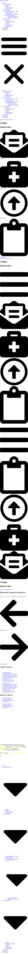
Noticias (7, 5)
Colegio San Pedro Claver (8, 681)
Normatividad (6, 701)
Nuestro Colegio (6, 10)
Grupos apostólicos (7, 699)
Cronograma (5, 27)
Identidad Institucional (10, 15)
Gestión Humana (9, 25)
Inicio (4, 2)
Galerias (7, 6)
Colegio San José (6, 678)
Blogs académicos (9, 7)
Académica (7, 22)
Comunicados (8, 9)
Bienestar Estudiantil (9, 21)
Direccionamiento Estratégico (11, 14)
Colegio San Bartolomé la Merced (10, 676)
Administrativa (8, 26)
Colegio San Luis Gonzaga (8, 680)
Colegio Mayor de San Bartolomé (10, 673)
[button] (14, 60)
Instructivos (5, 28)
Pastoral (7, 23)
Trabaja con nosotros (7, 697)
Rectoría (7, 20)
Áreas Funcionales (7, 18)
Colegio (3, 123)
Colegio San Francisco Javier (9, 677)
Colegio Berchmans (7, 672)
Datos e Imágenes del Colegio (11, 11)
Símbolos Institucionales (13, 17)
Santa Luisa (5, 127)
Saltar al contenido (4, 0)
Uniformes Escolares (12, 16)
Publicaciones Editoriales (8, 700)
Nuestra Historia (8, 12)
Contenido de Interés (7, 4)
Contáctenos (5, 30)
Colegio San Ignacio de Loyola (9, 675)
